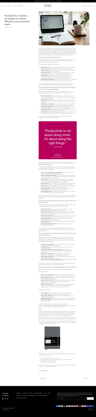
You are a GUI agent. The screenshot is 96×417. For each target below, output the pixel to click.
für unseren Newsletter (49, 365)
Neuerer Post (43, 378)
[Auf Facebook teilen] (42, 370)
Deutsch (90, 409)
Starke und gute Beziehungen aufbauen (50, 358)
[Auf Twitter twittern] (44, 370)
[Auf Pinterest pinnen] (46, 370)
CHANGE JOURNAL (10, 408)
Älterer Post (85, 378)
